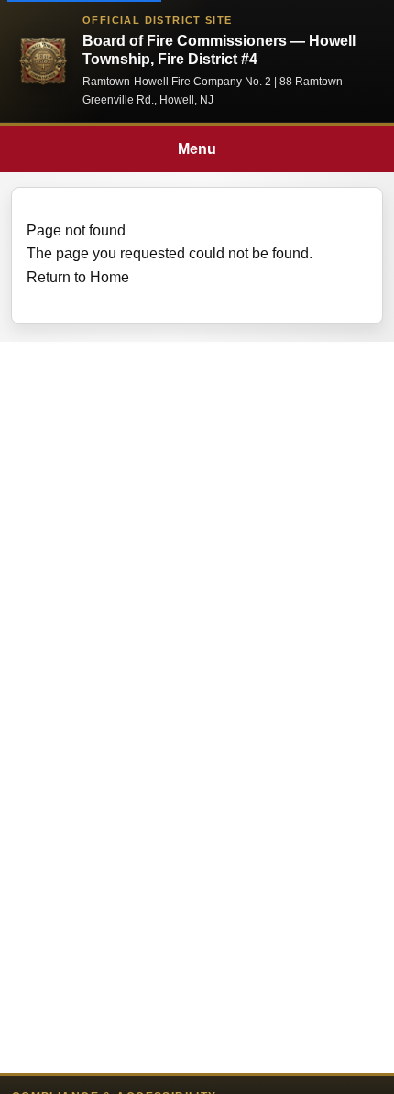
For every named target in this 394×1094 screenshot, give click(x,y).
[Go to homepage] (43, 61)
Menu (197, 149)
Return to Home (78, 277)
